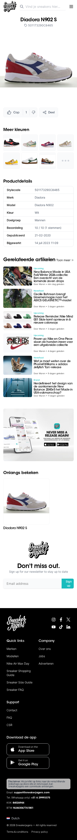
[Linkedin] (68, 627)
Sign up (69, 583)
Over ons (45, 648)
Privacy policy (39, 831)
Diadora (40, 197)
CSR (9, 725)
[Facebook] (61, 620)
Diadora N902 (44, 205)
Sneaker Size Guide (19, 682)
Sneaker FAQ (15, 689)
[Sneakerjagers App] (38, 435)
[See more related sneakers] (65, 160)
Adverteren (46, 663)
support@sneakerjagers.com (32, 792)
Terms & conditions (17, 831)
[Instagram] (54, 620)
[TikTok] (61, 627)
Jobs (42, 656)
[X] (68, 620)
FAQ (9, 717)
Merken (11, 648)
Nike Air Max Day (18, 663)
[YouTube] (54, 627)
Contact (12, 710)
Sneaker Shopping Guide (19, 673)
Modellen (13, 656)
